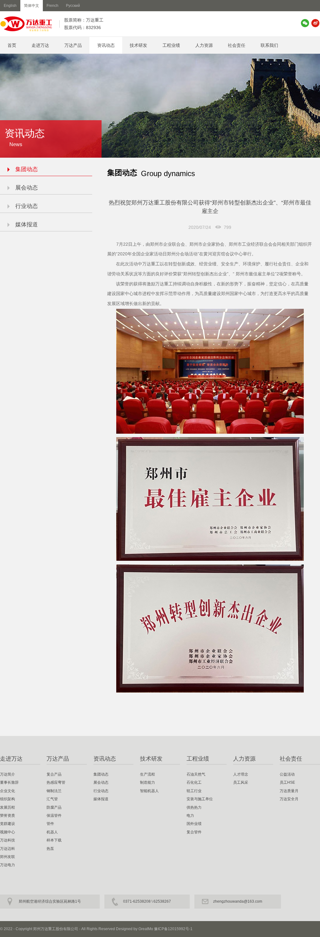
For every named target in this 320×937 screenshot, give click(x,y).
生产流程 (147, 774)
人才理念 (240, 774)
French (52, 5)
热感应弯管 (56, 782)
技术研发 (138, 45)
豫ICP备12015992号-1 (173, 929)
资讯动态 (106, 45)
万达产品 (73, 45)
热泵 (50, 848)
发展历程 (7, 807)
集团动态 (26, 169)
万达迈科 (7, 848)
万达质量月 (289, 791)
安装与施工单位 (200, 799)
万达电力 (7, 865)
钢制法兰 (54, 791)
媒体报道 (26, 224)
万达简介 (7, 774)
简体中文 (31, 5)
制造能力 (147, 782)
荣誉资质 (7, 815)
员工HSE (287, 782)
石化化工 (194, 782)
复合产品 (54, 774)
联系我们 (269, 45)
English (10, 5)
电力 (190, 815)
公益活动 (287, 774)
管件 (50, 823)
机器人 (52, 832)
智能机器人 (149, 791)
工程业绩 (171, 45)
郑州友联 (7, 857)
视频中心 (7, 832)
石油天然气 (196, 774)
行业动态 (26, 206)
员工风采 (240, 782)
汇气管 (52, 799)
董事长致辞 (9, 782)
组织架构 (7, 799)
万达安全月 (289, 799)
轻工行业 (194, 791)
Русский (73, 5)
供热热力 (194, 807)
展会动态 (26, 188)
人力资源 (204, 45)
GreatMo (145, 929)
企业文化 (7, 791)
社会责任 (236, 45)
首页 (12, 45)
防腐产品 (54, 807)
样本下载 (54, 840)
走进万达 (40, 45)
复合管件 (194, 832)
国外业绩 (194, 823)
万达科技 (7, 840)
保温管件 (54, 815)
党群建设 (7, 823)
